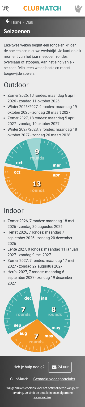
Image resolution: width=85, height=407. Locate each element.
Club (29, 22)
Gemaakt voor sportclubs (54, 379)
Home (16, 22)
